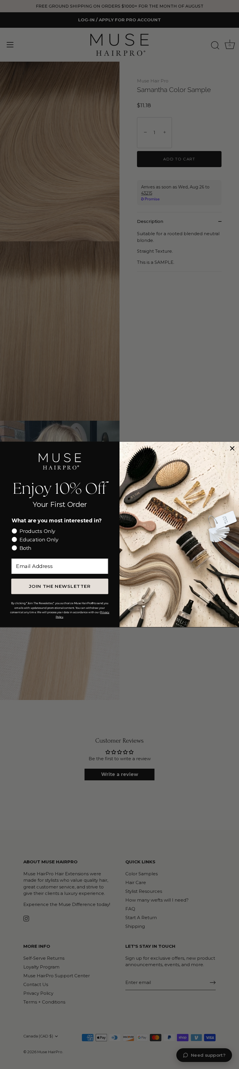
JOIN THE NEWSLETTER (59, 586)
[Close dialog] (232, 448)
